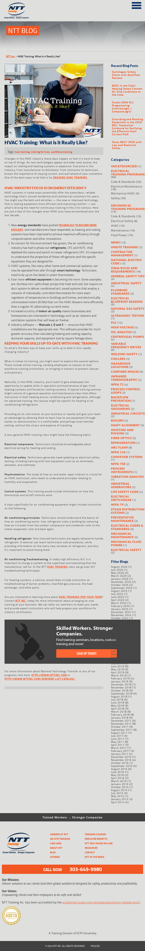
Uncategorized (124, 166)
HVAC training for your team (80, 597)
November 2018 (121, 687)
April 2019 (117, 672)
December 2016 (121, 757)
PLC (114, 322)
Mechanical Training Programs (128, 207)
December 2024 (121, 612)
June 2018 (117, 702)
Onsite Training (124, 247)
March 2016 (119, 781)
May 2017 (117, 742)
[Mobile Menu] (136, 4)
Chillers (118, 358)
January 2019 (119, 681)
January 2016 (119, 784)
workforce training (61, 152)
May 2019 (117, 669)
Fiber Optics (121, 438)
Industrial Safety (126, 283)
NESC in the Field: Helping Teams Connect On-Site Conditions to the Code (127, 90)
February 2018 (120, 715)
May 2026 (117, 573)
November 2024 (121, 615)
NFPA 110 (118, 452)
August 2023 (119, 624)
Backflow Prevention (121, 399)
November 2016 (121, 760)
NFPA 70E (118, 464)
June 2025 (117, 597)
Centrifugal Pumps (127, 336)
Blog (53, 852)
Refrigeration (123, 442)
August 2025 (119, 591)
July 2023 (117, 627)
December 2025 (121, 582)
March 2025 (119, 603)
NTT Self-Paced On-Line (99, 843)
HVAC (115, 226)
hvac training (22, 152)
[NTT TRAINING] (18, 843)
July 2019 (117, 663)
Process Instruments (122, 470)
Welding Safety (124, 354)
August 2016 (119, 769)
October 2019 (120, 654)
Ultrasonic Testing (127, 315)
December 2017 (121, 721)
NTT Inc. (10, 56)
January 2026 (119, 579)
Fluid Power (119, 235)
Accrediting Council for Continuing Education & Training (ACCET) (101, 902)
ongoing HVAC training (70, 177)
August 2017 (119, 733)
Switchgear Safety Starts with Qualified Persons (126, 74)
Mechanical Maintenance (122, 535)
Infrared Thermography (124, 378)
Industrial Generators (121, 485)
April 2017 (117, 745)
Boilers (117, 420)
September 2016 (122, 766)
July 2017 (117, 736)
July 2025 (117, 594)
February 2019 (120, 678)
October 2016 (120, 763)
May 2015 (117, 796)
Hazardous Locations (120, 365)
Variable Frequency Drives (126, 345)
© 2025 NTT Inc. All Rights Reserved (65, 946)
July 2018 (117, 699)
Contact (90, 852)
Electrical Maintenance (126, 186)
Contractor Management (122, 253)
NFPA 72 (117, 384)
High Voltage (122, 327)
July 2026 (117, 570)
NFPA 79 (117, 504)
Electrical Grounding (120, 407)
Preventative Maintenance (122, 519)
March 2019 (119, 675)
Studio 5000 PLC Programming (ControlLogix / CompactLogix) (123, 107)
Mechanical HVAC (123, 193)
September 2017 (122, 730)
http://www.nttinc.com (49, 675)
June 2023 (117, 630)
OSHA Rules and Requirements (124, 269)
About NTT (56, 848)
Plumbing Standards (120, 291)
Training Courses (95, 834)
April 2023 (117, 633)
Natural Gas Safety (128, 308)
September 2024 (122, 621)
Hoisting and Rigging (122, 431)
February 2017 (120, 751)
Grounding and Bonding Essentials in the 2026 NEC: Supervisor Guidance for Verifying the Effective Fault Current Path (127, 127)
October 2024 (120, 618)
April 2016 (117, 778)
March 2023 (119, 636)
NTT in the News (94, 857)
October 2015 (120, 787)
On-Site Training (60, 839)
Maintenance (120, 230)
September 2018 (122, 693)
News (115, 242)
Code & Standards (123, 182)
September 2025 (122, 588)
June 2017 (117, 739)
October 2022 (120, 645)
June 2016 (117, 772)
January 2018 (119, 718)
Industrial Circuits (128, 413)
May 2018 (117, 705)
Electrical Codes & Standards (127, 527)
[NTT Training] (16, 11)
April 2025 (117, 600)
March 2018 (119, 712)
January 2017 (119, 754)
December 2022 (121, 642)
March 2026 (119, 576)
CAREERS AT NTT (59, 834)
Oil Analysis (121, 332)
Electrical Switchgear (121, 498)
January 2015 (119, 799)
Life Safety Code (125, 491)
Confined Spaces (125, 371)
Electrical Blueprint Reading (127, 300)
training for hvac (40, 152)
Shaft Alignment (125, 425)
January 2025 (119, 609)
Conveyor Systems (127, 457)
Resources (91, 848)
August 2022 (119, 648)
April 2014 (117, 802)
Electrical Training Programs (128, 172)
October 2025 (120, 585)
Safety (115, 198)
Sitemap (55, 857)
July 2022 (117, 651)
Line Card (55, 843)
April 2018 (117, 709)
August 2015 (119, 790)
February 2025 (120, 606)
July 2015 (117, 793)
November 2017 (121, 724)
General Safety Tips (128, 276)
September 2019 (122, 657)
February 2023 (120, 639)
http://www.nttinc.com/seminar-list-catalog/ (40, 679)
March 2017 (119, 748)
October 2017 (120, 727)
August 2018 (119, 696)
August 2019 (119, 660)
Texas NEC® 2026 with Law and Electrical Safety (127, 145)
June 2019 (117, 666)
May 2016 (117, 775)
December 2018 (121, 684)
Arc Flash (119, 447)
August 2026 (119, 567)
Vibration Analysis (127, 476)
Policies (95, 946)
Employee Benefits (96, 839)
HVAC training (57, 567)
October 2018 (120, 690)
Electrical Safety (122, 221)
